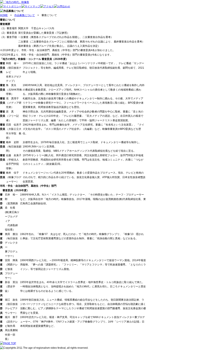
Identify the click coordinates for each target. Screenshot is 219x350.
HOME (4, 15)
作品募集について (24, 15)
